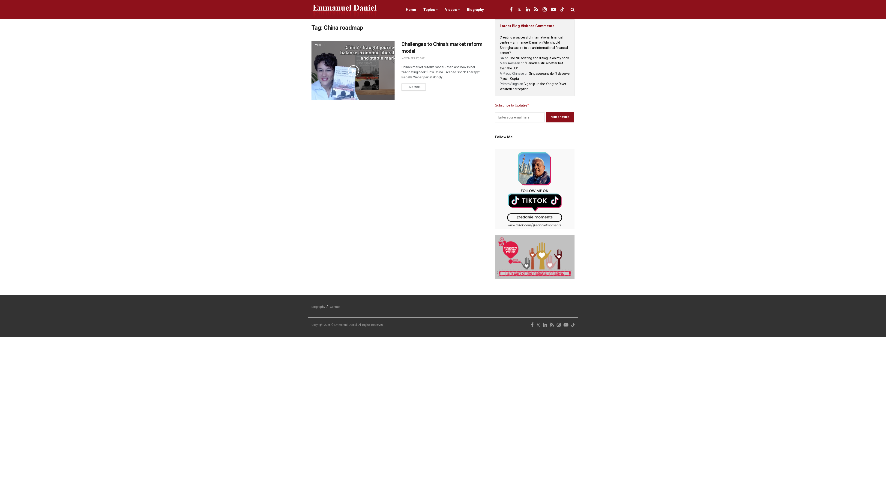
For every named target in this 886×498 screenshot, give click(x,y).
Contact (335, 306)
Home (411, 10)
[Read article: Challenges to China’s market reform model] (353, 70)
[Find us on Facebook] (511, 9)
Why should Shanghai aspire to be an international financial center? (534, 48)
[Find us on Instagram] (545, 9)
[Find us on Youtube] (553, 9)
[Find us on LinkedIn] (528, 9)
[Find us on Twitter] (519, 9)
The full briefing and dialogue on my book (539, 58)
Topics (429, 10)
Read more (416, 86)
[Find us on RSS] (536, 9)
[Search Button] (573, 9)
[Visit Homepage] (353, 9)
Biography (475, 10)
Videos (451, 10)
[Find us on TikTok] (562, 9)
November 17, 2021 (413, 58)
